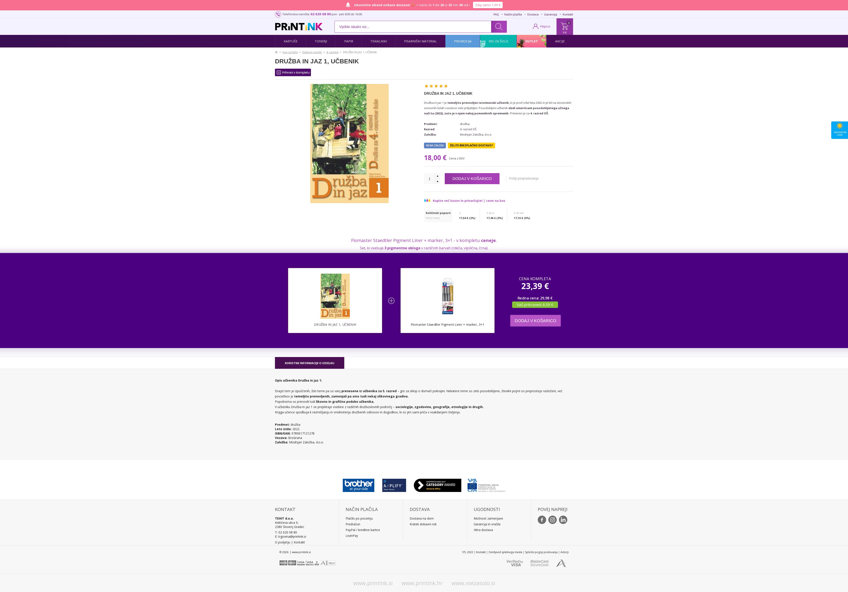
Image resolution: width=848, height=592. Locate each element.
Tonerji (321, 41)
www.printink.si (373, 583)
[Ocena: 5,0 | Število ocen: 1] (436, 86)
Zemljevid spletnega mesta (505, 552)
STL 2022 (467, 552)
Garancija (550, 14)
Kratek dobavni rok (423, 524)
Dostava (533, 14)
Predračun (353, 524)
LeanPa (351, 535)
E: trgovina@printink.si (290, 536)
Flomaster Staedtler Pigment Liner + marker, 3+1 (448, 324)
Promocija (462, 41)
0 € (565, 32)
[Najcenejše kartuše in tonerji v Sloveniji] (299, 26)
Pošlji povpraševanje (524, 178)
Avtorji (564, 552)
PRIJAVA (545, 26)
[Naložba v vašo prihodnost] (486, 484)
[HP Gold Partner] (394, 484)
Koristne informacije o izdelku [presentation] (309, 363)
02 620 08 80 (320, 14)
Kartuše (290, 41)
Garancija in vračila (487, 524)
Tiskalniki (378, 41)
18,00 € (436, 157)
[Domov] (277, 52)
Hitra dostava (483, 530)
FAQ (496, 14)
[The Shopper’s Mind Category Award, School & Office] (437, 484)
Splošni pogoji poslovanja (541, 552)
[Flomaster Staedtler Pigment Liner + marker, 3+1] (447, 296)
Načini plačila (513, 14)
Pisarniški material (420, 41)
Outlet (531, 41)
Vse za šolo (498, 41)
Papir (348, 41)
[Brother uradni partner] (358, 484)
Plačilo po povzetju (359, 518)
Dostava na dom (422, 518)
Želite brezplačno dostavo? (471, 145)
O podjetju (282, 542)
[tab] (309, 363)
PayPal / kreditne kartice (363, 530)
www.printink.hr (422, 583)
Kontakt (568, 14)
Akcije (560, 41)
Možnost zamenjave (488, 518)
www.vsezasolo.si (473, 583)
